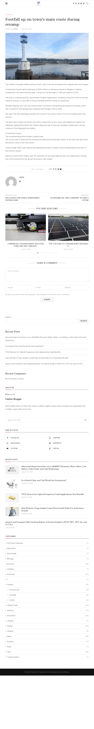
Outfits (49, 600)
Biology (48, 559)
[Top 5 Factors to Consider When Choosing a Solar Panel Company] (68, 227)
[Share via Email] (60, 169)
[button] (8, 233)
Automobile (48, 553)
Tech (48, 652)
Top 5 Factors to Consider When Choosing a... (68, 245)
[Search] (87, 3)
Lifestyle (49, 595)
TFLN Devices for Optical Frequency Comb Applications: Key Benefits (33, 352)
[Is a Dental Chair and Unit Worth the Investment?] (12, 483)
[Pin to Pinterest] (58, 169)
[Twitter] (76, 3)
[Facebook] (73, 3)
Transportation (48, 657)
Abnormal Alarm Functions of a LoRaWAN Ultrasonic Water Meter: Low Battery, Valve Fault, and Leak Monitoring (53, 467)
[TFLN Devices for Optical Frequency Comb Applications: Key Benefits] (12, 497)
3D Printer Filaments (48, 543)
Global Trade (48, 605)
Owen (15, 29)
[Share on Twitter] (56, 169)
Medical (48, 631)
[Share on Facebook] (53, 169)
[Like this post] (51, 169)
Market (48, 626)
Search (8, 317)
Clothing (48, 569)
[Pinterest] (81, 3)
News (48, 636)
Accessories (49, 590)
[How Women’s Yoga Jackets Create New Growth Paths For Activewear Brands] (12, 511)
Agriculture (48, 548)
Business (48, 564)
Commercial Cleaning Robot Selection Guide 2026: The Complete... (26, 245)
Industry (48, 610)
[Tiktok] (84, 3)
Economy (48, 574)
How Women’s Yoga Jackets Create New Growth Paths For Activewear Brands (36, 358)
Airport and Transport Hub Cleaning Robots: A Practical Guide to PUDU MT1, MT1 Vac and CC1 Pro (44, 364)
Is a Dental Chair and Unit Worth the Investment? (24, 346)
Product (48, 641)
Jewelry (48, 621)
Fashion (48, 584)
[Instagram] (78, 3)
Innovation (48, 615)
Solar (48, 647)
